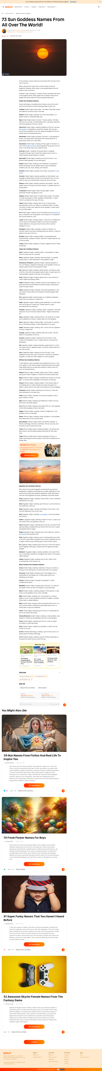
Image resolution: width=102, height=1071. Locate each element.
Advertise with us (37, 1057)
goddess (24, 129)
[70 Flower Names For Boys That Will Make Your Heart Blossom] (34, 815)
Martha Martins (9, 763)
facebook (66, 1055)
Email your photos (29, 455)
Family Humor (42, 6)
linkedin (66, 1061)
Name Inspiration (51, 6)
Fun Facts (26, 6)
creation (24, 534)
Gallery (7, 74)
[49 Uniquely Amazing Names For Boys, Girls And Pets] (26, 650)
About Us (51, 1055)
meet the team (52, 1057)
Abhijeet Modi (9, 923)
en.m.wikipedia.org (40, 676)
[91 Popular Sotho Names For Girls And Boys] (53, 650)
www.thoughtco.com (25, 679)
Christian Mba (9, 841)
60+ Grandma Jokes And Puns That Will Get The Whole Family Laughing (47, 1)
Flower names (13, 845)
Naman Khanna (29, 31)
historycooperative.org (25, 676)
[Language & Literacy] (7, 791)
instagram (66, 1059)
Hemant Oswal (9, 1004)
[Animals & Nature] (4, 869)
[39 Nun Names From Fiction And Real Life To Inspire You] (34, 733)
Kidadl (3, 13)
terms (81, 1055)
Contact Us (36, 1055)
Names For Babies (51, 655)
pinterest (66, 1057)
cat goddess (43, 514)
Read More (73, 1)
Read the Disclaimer (27, 704)
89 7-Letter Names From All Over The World (39, 660)
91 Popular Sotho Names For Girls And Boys (52, 659)
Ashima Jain (14, 31)
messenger (55, 212)
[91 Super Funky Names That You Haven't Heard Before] (34, 894)
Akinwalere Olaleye (19, 30)
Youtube (66, 1063)
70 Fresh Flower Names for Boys (25, 837)
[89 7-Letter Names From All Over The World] (39, 650)
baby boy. (39, 847)
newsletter (51, 1059)
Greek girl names (31, 146)
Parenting (34, 6)
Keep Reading (35, 785)
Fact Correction (55, 704)
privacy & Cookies (84, 1057)
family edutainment (53, 1061)
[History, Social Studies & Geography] (4, 791)
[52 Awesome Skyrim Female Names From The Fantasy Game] (34, 974)
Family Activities (18, 6)
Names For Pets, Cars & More (26, 655)
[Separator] (64, 704)
